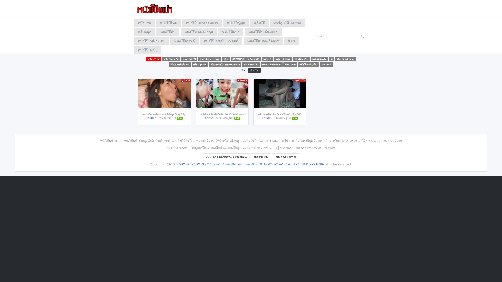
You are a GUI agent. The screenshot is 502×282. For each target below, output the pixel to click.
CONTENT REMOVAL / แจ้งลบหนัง (227, 156)
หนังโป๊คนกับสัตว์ (308, 64)
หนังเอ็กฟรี (253, 59)
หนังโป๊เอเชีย (147, 50)
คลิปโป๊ (259, 23)
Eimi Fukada (251, 64)
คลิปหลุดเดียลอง (345, 59)
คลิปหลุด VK (200, 64)
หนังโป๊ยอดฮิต (171, 59)
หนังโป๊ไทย (168, 23)
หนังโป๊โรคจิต (319, 59)
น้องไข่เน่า (205, 59)
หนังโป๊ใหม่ (154, 59)
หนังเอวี (267, 59)
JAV (217, 59)
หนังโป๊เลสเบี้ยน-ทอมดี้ (221, 41)
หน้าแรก (144, 23)
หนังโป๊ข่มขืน (301, 59)
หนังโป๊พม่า (230, 32)
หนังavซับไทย (282, 59)
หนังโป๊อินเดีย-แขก (263, 32)
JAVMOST (238, 59)
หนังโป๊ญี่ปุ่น (236, 23)
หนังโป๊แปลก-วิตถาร (263, 41)
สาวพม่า (151, 117)
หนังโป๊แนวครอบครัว (202, 23)
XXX (292, 41)
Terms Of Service (285, 156)
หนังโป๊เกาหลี (184, 41)
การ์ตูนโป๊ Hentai (287, 23)
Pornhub (327, 64)
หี (332, 59)
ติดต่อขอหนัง (261, 156)
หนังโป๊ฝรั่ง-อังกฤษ (199, 32)
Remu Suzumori (271, 64)
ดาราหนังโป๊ (189, 59)
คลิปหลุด (144, 32)
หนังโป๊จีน (168, 32)
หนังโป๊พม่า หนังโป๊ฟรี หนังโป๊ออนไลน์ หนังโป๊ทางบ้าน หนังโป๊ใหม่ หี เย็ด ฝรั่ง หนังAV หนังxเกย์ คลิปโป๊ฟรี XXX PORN (250, 164)
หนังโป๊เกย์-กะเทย (151, 41)
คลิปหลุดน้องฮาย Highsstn (225, 64)
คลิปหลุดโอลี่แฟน (179, 64)
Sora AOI (290, 64)
